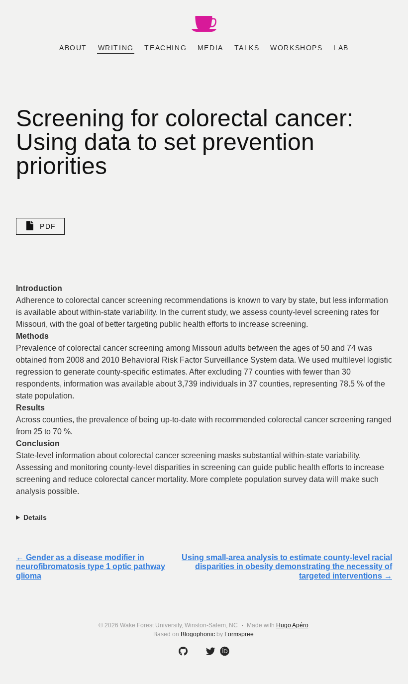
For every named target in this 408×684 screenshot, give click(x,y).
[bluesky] (195, 652)
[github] (181, 652)
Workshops (296, 48)
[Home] (204, 25)
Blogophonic (198, 634)
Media (210, 48)
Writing (116, 48)
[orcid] (223, 651)
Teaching (165, 48)
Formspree (239, 634)
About (73, 48)
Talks (247, 48)
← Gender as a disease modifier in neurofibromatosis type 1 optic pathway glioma (90, 566)
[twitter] (209, 652)
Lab (341, 48)
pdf (48, 226)
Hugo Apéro (292, 625)
